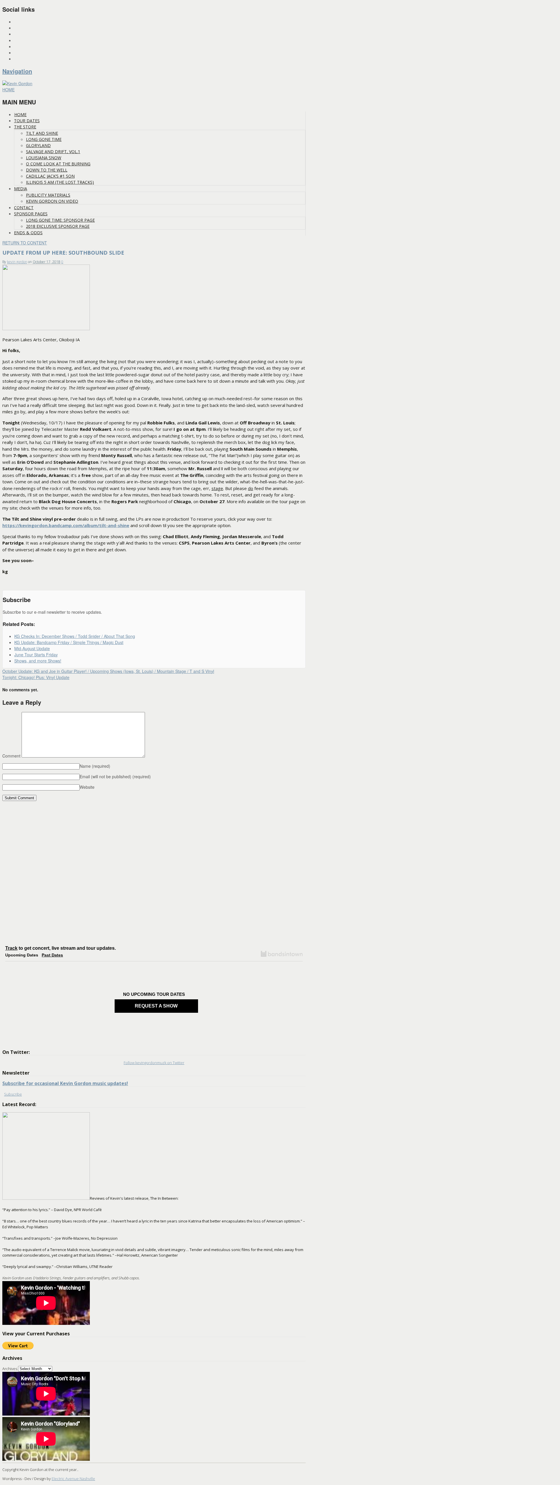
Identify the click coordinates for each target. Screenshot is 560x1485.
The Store (25, 127)
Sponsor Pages (31, 213)
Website (87, 787)
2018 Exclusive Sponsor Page (58, 226)
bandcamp (23, 59)
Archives (9, 1368)
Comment (11, 756)
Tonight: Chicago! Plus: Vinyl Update (35, 677)
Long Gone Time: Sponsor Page (60, 220)
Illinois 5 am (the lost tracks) (60, 182)
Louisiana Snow (43, 157)
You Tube (22, 52)
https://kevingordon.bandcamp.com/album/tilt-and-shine (65, 525)
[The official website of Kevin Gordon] (17, 83)
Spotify (21, 40)
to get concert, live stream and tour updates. (60, 948)
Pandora (22, 46)
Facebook (23, 34)
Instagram (24, 22)
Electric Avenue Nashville (73, 1478)
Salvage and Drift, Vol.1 (53, 151)
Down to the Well (46, 170)
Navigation (17, 71)
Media (20, 188)
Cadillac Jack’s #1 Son (50, 176)
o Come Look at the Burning (58, 164)
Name (95, 766)
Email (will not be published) (115, 776)
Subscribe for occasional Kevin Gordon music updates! (65, 1083)
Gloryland (38, 145)
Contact (24, 207)
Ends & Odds (28, 232)
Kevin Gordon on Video (52, 201)
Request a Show (156, 1005)
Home (20, 114)
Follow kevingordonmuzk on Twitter (154, 1062)
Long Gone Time (44, 139)
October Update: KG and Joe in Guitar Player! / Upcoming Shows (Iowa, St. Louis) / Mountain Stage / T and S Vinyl (108, 671)
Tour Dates (27, 120)
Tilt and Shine (42, 133)
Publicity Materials (48, 195)
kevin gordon (17, 261)
